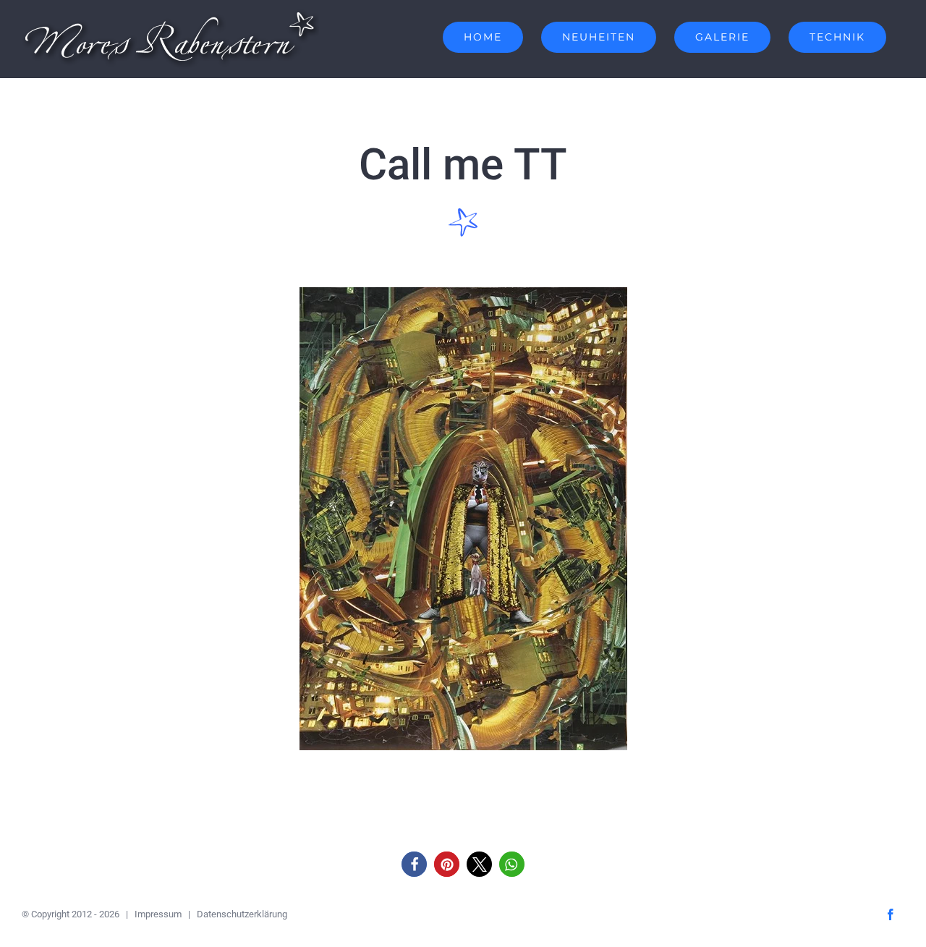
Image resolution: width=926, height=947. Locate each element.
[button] (414, 864)
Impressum (158, 914)
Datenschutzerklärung (242, 914)
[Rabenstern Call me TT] (463, 293)
